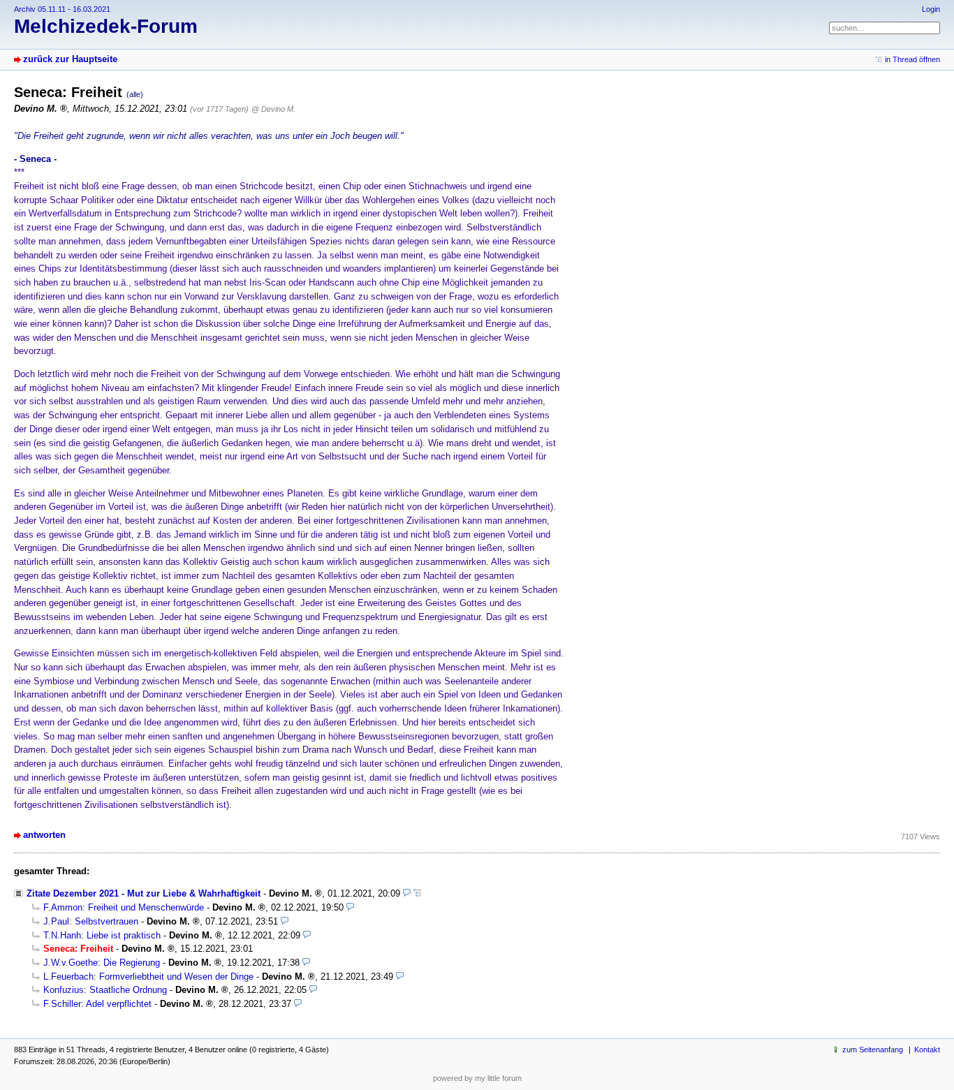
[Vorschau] (407, 893)
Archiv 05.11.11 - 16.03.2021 (62, 9)
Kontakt (927, 1049)
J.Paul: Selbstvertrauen (90, 921)
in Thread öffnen (912, 59)
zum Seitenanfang (872, 1049)
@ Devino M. (273, 109)
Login (931, 9)
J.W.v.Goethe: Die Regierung (101, 962)
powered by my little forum (477, 1078)
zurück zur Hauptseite (70, 59)
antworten (44, 835)
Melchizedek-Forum (106, 26)
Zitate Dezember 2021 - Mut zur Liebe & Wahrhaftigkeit (143, 893)
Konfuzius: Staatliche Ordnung (105, 990)
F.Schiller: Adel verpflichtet (97, 1004)
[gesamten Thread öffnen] (417, 893)
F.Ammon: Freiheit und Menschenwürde (123, 907)
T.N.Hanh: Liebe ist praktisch (102, 935)
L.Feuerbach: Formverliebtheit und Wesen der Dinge (148, 976)
